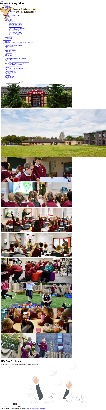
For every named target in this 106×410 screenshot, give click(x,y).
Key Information (7, 56)
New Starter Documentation (15, 64)
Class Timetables (13, 21)
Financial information (11, 69)
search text (3, 82)
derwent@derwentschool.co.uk (32, 408)
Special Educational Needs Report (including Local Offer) (19, 42)
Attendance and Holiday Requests (14, 45)
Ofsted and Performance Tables (13, 66)
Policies (8, 75)
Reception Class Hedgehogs (15, 27)
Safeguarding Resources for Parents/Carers (19, 62)
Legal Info (42, 408)
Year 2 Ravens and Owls (15, 29)
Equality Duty (9, 37)
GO (20, 82)
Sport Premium (9, 77)
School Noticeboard (10, 76)
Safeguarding (9, 60)
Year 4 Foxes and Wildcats (15, 32)
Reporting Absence (10, 46)
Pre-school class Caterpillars (15, 23)
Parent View (9, 55)
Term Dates (9, 59)
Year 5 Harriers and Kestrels (15, 33)
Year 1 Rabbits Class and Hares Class (17, 28)
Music (10, 36)
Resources (8, 41)
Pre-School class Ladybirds (15, 24)
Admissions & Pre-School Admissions (15, 63)
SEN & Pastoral (7, 40)
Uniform (8, 51)
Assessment (9, 38)
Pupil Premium (9, 73)
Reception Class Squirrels (15, 25)
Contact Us (6, 79)
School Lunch (9, 47)
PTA (7, 54)
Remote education (10, 71)
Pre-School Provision (11, 50)
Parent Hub (6, 43)
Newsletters (9, 53)
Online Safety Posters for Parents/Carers (18, 68)
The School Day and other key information (16, 58)
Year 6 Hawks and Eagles (15, 34)
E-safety (8, 67)
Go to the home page (5, 367)
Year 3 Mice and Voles (14, 31)
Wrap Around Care (10, 49)
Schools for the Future (11, 72)
